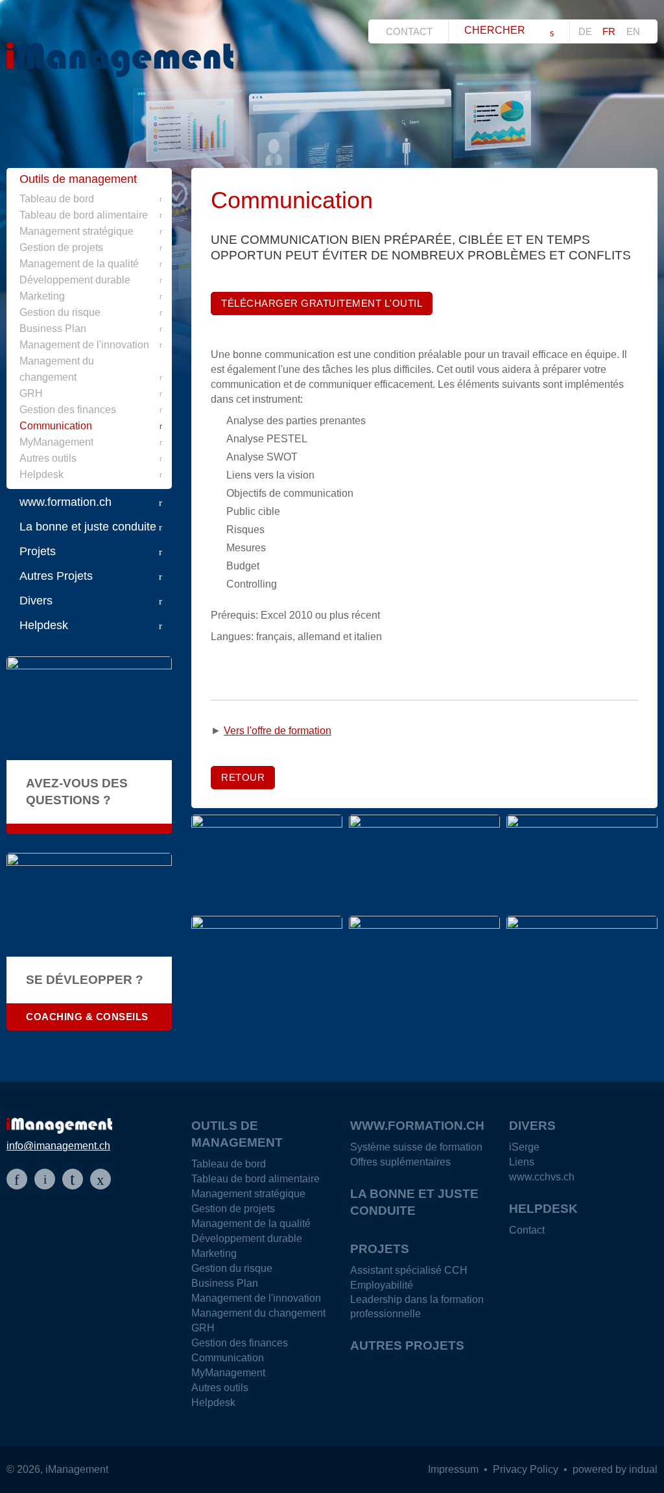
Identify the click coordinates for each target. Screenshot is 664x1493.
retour (243, 777)
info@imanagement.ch (58, 1145)
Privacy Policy (527, 1469)
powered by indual (615, 1469)
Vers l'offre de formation (277, 730)
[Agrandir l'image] (266, 862)
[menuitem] (412, 31)
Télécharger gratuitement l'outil (321, 303)
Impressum (454, 1469)
